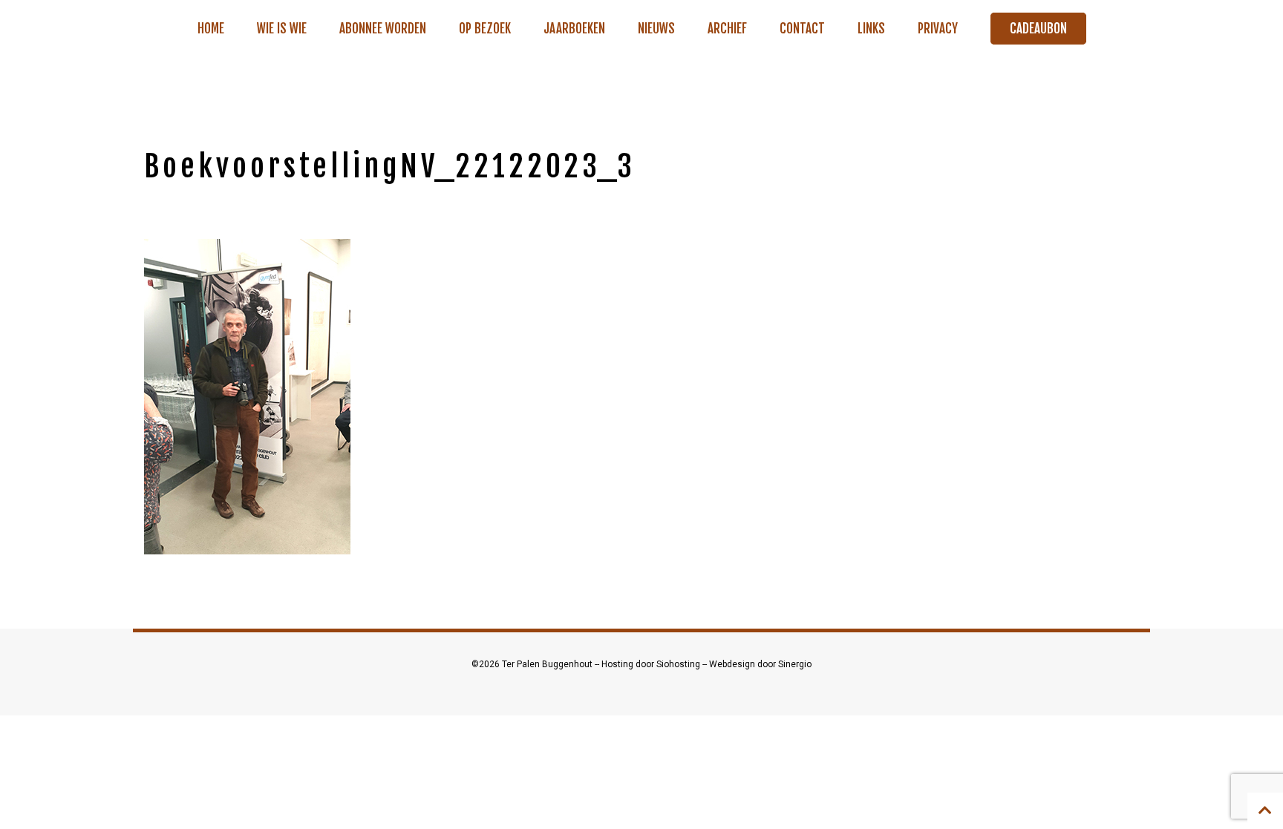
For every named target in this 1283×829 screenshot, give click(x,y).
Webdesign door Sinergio (760, 664)
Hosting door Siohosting (651, 664)
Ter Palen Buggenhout (548, 664)
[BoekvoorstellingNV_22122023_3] (247, 396)
